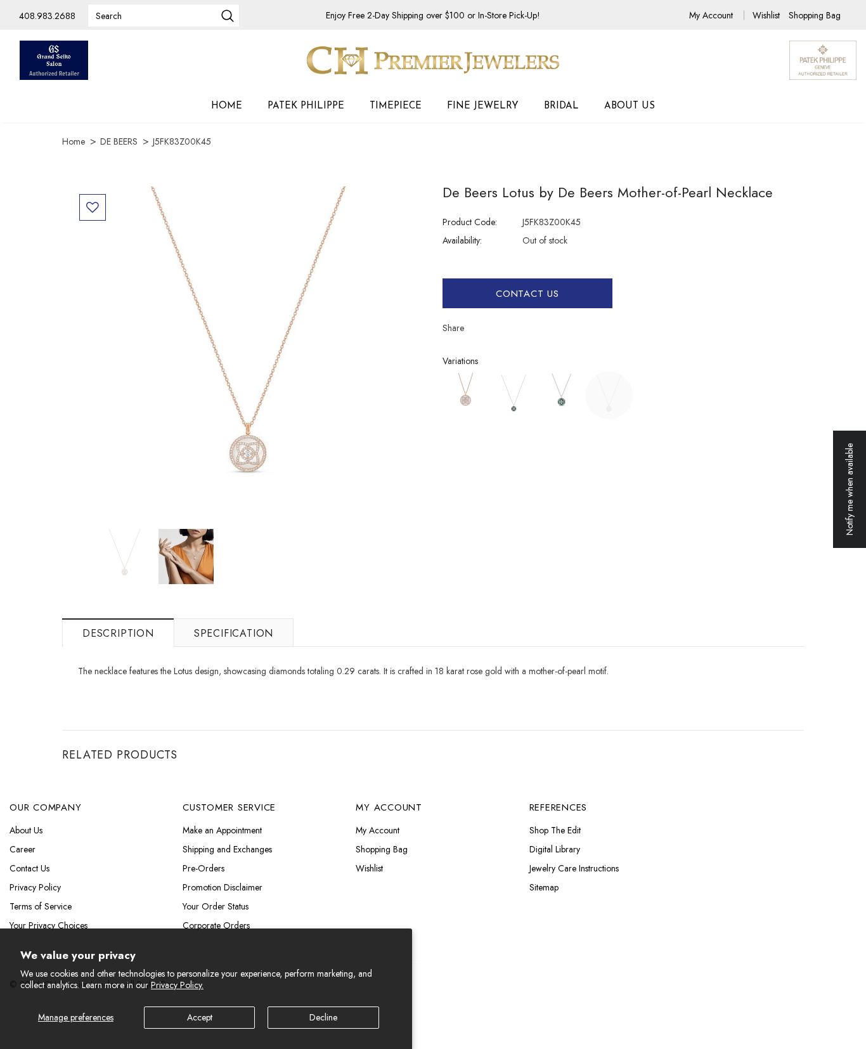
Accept (199, 1017)
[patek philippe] (822, 59)
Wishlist (767, 15)
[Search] (227, 17)
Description (118, 633)
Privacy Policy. (177, 985)
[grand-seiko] (54, 60)
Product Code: (470, 222)
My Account (712, 15)
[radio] (466, 395)
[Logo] (433, 60)
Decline (323, 1017)
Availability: (462, 240)
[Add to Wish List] (92, 207)
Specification (233, 633)
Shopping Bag (815, 15)
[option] (247, 357)
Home (73, 141)
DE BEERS (119, 141)
